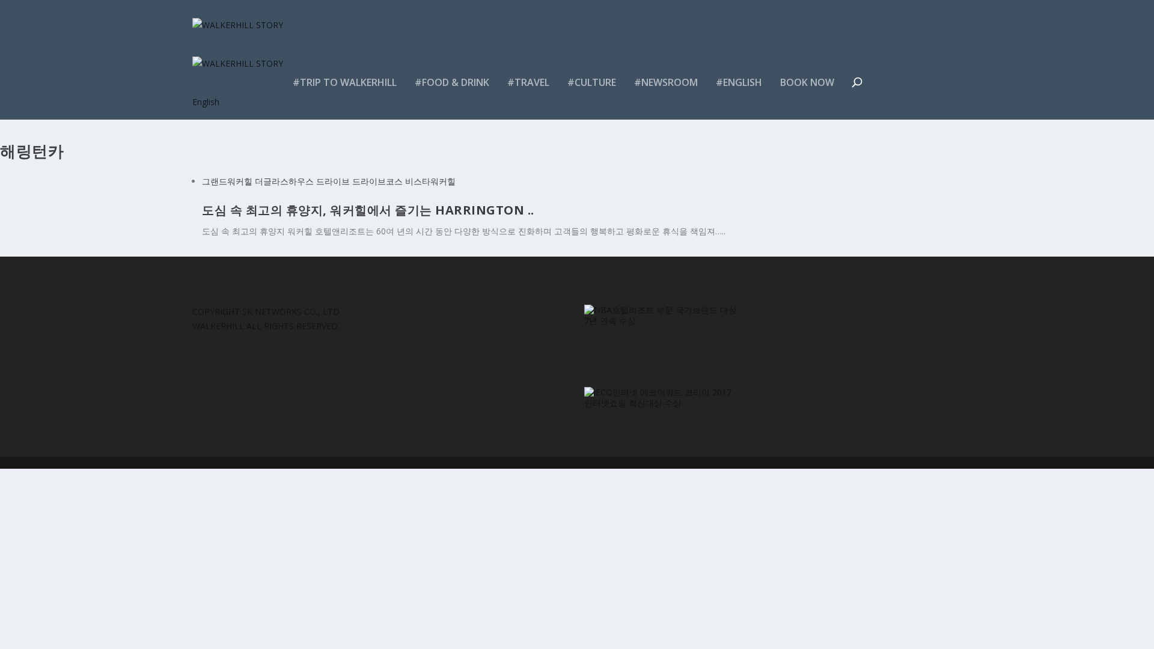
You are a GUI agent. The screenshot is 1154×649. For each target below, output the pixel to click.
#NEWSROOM (666, 83)
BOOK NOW (807, 83)
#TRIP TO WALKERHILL (345, 83)
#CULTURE (591, 83)
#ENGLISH (739, 83)
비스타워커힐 (430, 181)
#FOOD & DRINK (452, 83)
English (205, 102)
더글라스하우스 (284, 181)
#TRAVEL (528, 83)
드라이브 (333, 181)
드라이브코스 (377, 181)
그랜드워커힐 (227, 181)
